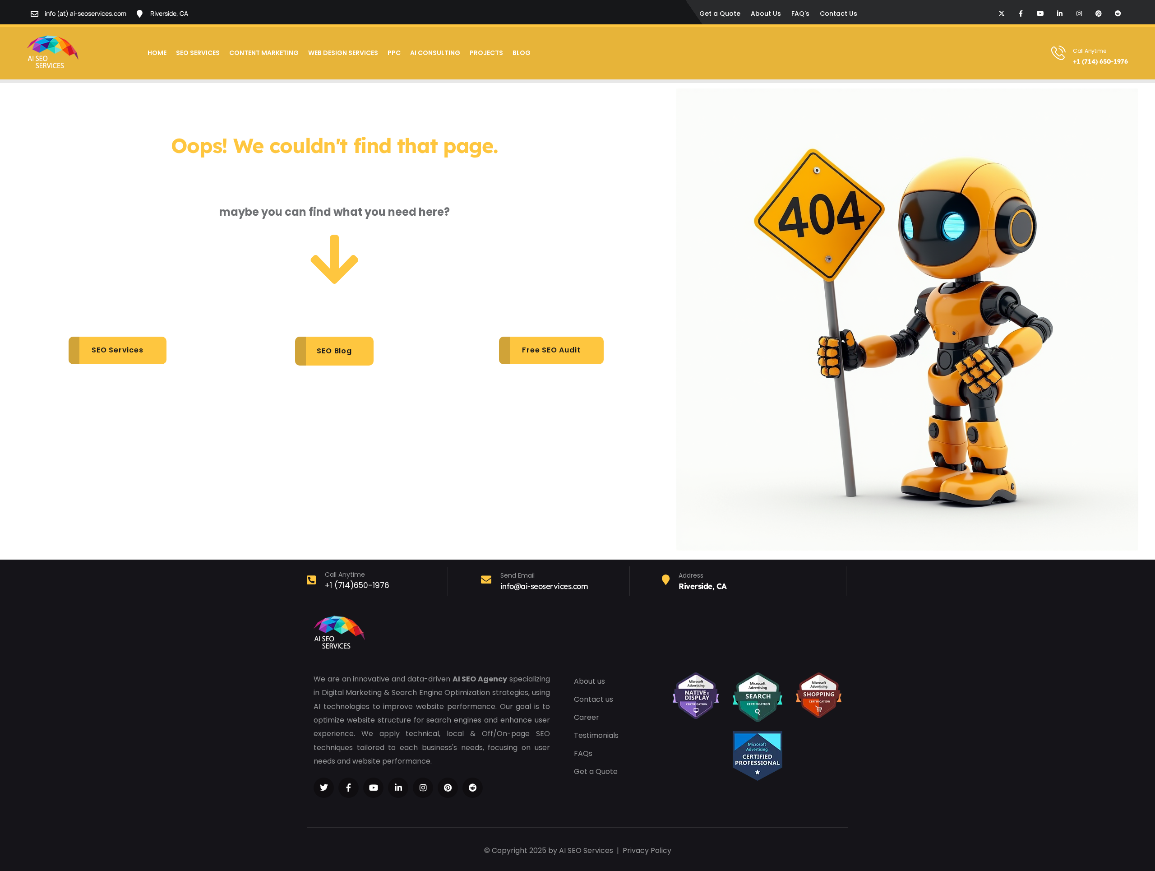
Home (157, 52)
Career (586, 717)
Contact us (593, 699)
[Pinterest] (1098, 13)
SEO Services (198, 52)
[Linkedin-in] (1059, 13)
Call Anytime (1089, 51)
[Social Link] (324, 788)
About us (589, 681)
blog (522, 52)
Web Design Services (343, 52)
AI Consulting (435, 52)
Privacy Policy (647, 850)
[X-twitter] (1001, 13)
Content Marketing (264, 52)
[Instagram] (1079, 13)
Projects (486, 52)
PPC (394, 52)
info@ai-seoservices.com (544, 586)
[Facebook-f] (1021, 13)
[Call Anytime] (1058, 53)
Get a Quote (596, 771)
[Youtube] (1040, 13)
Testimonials (596, 735)
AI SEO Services (586, 850)
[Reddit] (1118, 13)
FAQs (583, 753)
